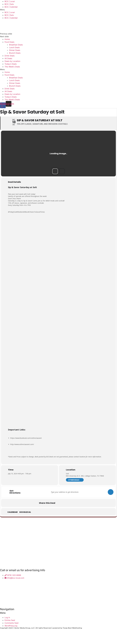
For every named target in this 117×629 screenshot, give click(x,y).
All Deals (8, 58)
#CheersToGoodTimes (36, 212)
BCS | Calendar (11, 7)
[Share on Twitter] (65, 503)
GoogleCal (25, 512)
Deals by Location (12, 61)
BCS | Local (10, 1)
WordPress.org (11, 626)
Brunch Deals (14, 53)
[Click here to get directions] (110, 492)
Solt (67, 473)
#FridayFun (12, 212)
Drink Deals (10, 56)
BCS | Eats (9, 4)
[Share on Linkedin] (70, 503)
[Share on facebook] (59, 503)
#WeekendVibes (22, 212)
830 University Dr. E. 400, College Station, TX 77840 (85, 476)
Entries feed (10, 620)
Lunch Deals (14, 47)
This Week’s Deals (12, 67)
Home (7, 39)
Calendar (12, 512)
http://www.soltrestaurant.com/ (22, 444)
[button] (58, 9)
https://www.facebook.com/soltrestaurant (26, 438)
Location (70, 470)
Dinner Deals (14, 50)
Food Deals (9, 42)
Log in (7, 617)
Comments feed (11, 623)
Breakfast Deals (16, 45)
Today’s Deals (11, 64)
